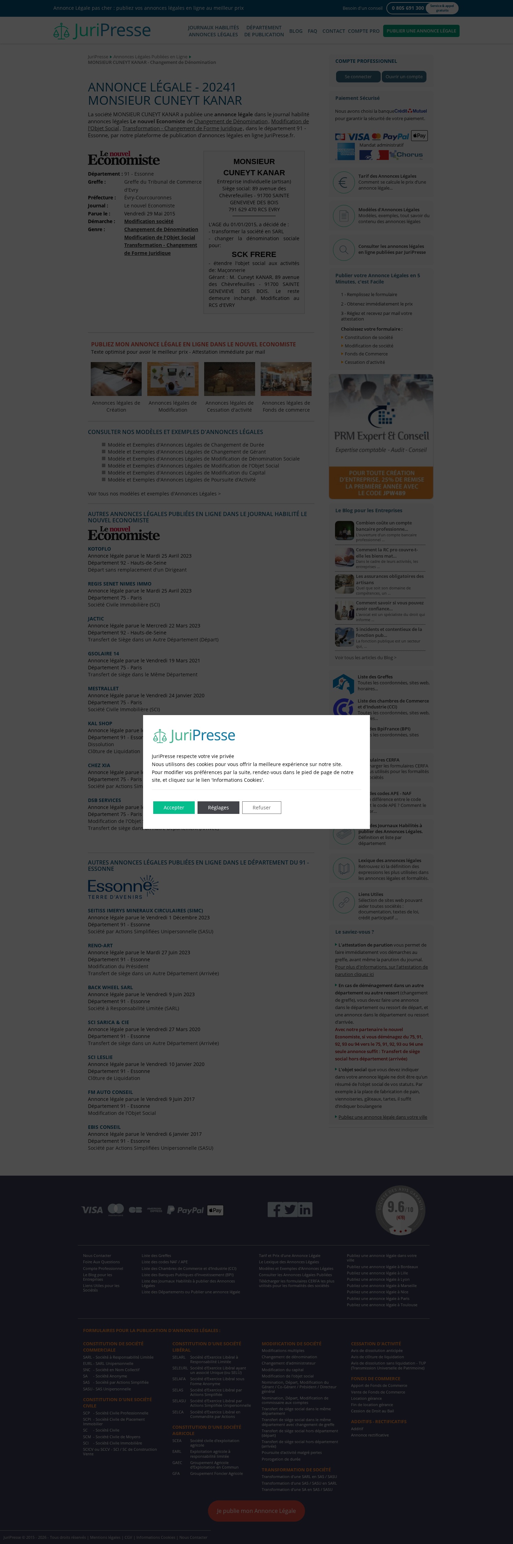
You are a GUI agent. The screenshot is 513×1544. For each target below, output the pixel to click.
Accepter (174, 807)
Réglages (218, 807)
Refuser (262, 807)
